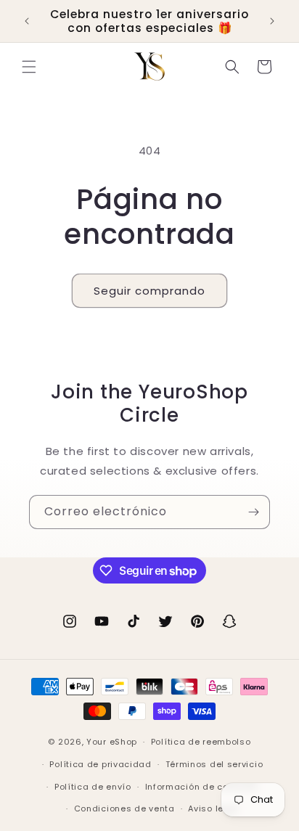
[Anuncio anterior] (27, 21)
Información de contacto (201, 787)
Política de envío (92, 787)
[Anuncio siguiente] (272, 21)
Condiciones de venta (124, 808)
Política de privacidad (100, 764)
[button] (29, 67)
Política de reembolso (201, 742)
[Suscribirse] (253, 512)
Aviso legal (213, 808)
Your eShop (111, 742)
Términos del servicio (214, 764)
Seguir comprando (149, 290)
